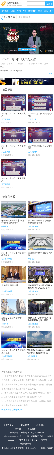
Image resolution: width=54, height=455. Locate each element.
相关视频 (7, 89)
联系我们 (25, 425)
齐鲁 (24, 11)
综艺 (46, 11)
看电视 (4, 11)
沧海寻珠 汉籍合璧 (9, 285)
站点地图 (40, 425)
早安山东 (31, 259)
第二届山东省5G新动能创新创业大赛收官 (39, 221)
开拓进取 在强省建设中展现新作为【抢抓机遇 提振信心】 (38, 352)
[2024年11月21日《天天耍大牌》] (40, 102)
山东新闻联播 (33, 226)
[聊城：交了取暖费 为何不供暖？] (13, 307)
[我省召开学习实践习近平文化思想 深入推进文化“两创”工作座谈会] (40, 274)
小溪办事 (4, 324)
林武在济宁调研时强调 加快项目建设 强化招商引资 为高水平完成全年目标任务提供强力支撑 (40, 321)
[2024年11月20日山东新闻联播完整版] (13, 339)
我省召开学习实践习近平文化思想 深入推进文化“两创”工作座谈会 (40, 287)
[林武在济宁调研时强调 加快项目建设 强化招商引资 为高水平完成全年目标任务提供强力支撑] (40, 307)
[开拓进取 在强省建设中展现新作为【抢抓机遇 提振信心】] (39, 339)
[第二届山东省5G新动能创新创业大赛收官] (40, 209)
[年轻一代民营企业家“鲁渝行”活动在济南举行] (13, 209)
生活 (40, 11)
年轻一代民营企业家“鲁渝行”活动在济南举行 (12, 221)
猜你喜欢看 (8, 196)
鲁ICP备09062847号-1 (13, 436)
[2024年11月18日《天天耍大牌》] (13, 167)
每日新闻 (4, 226)
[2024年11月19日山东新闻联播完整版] (13, 242)
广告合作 (32, 429)
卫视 (13, 11)
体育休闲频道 (24, 17)
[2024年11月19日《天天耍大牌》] (40, 135)
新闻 (19, 11)
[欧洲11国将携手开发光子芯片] (40, 242)
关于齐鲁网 (8, 425)
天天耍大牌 (5, 119)
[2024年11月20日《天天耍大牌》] (13, 135)
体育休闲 (32, 11)
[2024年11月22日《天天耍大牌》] (13, 102)
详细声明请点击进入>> (11, 410)
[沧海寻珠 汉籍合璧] (13, 274)
